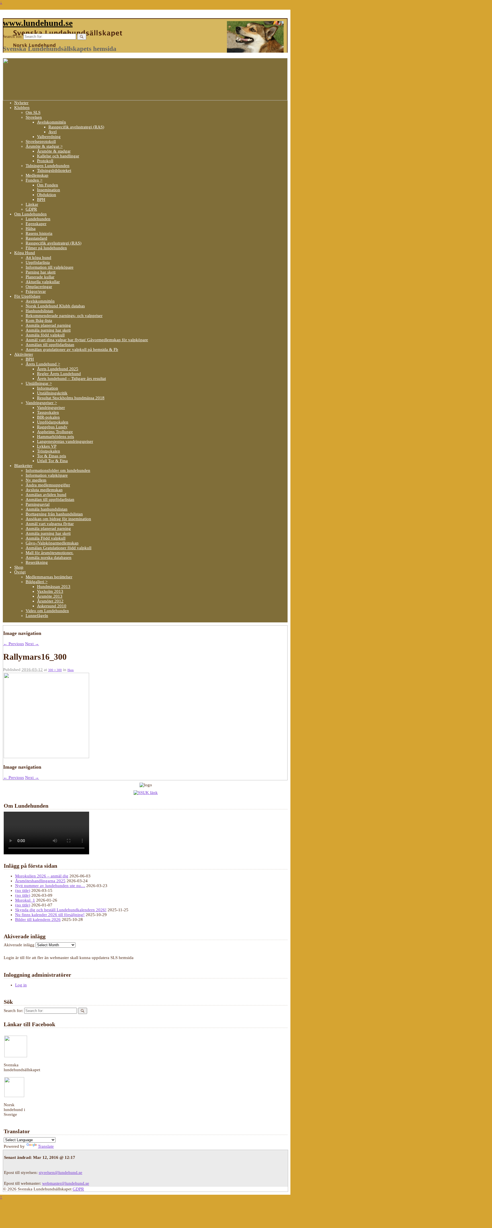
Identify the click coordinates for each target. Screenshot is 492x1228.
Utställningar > (39, 383)
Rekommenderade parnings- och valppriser (64, 315)
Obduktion (46, 194)
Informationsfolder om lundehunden (58, 470)
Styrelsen (34, 117)
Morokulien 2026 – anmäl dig (41, 876)
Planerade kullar (40, 277)
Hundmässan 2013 (53, 586)
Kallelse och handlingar (58, 156)
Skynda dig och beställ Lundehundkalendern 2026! (60, 910)
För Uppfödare (27, 296)
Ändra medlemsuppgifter (48, 485)
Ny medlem (36, 480)
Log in (21, 985)
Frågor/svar (36, 291)
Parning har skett (41, 272)
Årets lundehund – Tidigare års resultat (71, 378)
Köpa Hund (24, 252)
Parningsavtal (38, 504)
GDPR (31, 209)
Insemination (48, 190)
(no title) (22, 890)
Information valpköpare (47, 475)
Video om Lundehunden (47, 610)
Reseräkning (37, 562)
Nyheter (21, 102)
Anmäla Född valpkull (45, 538)
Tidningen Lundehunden (47, 165)
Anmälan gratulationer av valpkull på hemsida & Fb (72, 349)
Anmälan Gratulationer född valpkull (58, 548)
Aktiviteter (23, 354)
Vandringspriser (51, 407)
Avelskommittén (51, 122)
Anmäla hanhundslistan (46, 509)
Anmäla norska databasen (48, 557)
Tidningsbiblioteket (54, 170)
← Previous (13, 643)
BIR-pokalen (48, 417)
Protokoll (45, 161)
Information (47, 388)
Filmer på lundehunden (46, 248)
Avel (52, 131)
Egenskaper (36, 223)
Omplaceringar (39, 286)
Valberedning (49, 136)
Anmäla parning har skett (48, 330)
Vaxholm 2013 (50, 591)
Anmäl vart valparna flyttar (50, 523)
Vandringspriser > (41, 402)
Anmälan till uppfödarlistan (50, 344)
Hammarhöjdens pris (55, 436)
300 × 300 (55, 670)
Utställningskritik (52, 393)
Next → (32, 643)
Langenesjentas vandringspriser (65, 441)
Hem (70, 670)
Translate (46, 1146)
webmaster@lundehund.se (65, 1183)
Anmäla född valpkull (45, 335)
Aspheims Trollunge (55, 431)
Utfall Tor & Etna (52, 460)
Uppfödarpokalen (52, 422)
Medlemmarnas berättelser (49, 577)
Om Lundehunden (30, 214)
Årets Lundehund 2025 (57, 369)
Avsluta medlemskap (44, 490)
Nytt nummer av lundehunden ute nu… (50, 885)
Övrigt (20, 572)
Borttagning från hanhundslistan (54, 514)
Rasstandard (36, 238)
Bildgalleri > (37, 581)
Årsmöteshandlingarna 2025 (40, 881)
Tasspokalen (48, 412)
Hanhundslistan (39, 310)
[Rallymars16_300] (46, 756)
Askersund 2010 (51, 606)
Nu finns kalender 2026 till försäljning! (50, 914)
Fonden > (34, 180)
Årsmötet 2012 (50, 601)
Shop (18, 567)
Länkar (32, 204)
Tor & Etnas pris (51, 456)
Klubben (22, 107)
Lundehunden (38, 219)
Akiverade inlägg (19, 945)
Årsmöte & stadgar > (44, 146)
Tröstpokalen (48, 451)
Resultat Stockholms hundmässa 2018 (70, 398)
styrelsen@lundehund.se (60, 1172)
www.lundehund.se (38, 23)
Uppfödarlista (38, 262)
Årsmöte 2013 (49, 596)
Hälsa (31, 228)
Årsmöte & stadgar (54, 151)
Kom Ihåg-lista (39, 320)
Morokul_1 (25, 900)
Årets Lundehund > (43, 364)
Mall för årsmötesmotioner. (49, 552)
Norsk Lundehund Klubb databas (55, 306)
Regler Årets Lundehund (59, 373)
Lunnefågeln (37, 615)
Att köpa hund (38, 257)
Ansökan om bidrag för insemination (58, 519)
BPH (41, 199)
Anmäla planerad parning (48, 325)
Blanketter (23, 465)
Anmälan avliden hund (46, 494)
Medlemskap (37, 175)
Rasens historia (39, 233)
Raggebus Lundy (52, 427)
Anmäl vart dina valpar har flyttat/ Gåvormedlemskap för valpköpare (87, 340)
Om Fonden (47, 185)
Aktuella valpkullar (43, 281)
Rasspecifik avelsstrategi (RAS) (76, 127)
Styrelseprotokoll (41, 141)
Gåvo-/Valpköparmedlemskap (52, 543)
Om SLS (33, 112)
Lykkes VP (46, 446)
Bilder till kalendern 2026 (38, 919)
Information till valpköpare (49, 267)
